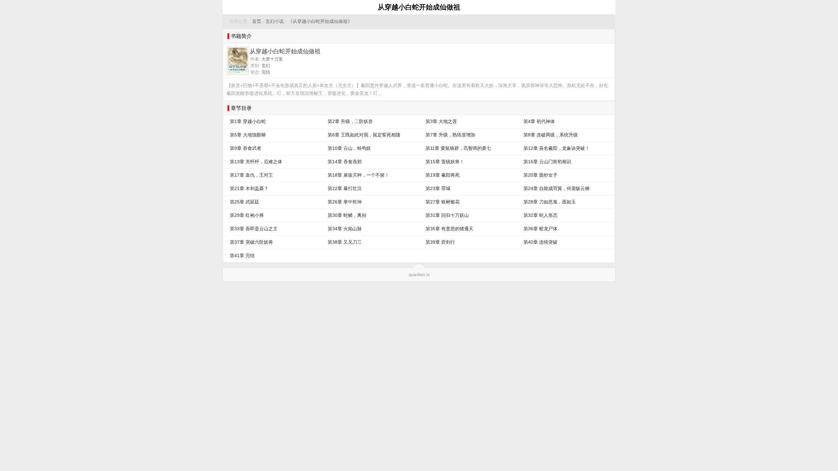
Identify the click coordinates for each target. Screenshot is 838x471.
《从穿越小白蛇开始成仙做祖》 (320, 21)
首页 (256, 21)
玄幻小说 (274, 21)
